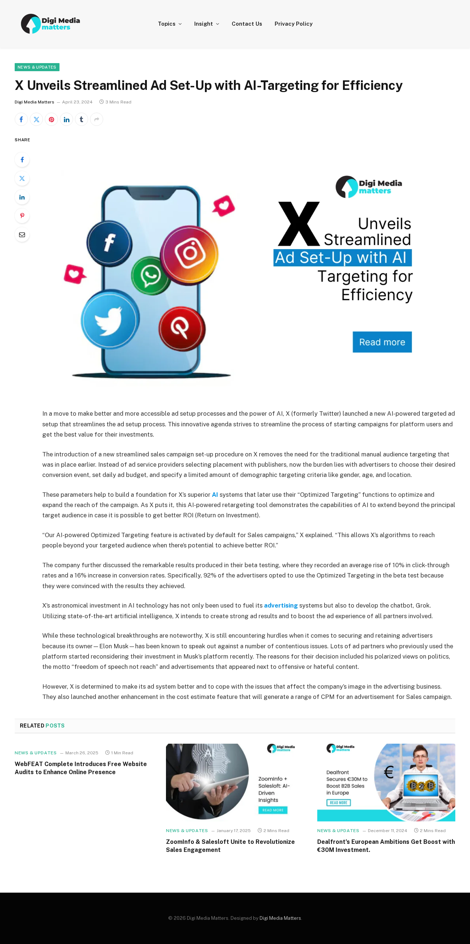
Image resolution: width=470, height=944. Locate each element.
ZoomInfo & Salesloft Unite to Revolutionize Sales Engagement (230, 845)
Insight (203, 24)
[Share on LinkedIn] (66, 119)
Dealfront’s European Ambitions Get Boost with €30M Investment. (386, 845)
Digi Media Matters (34, 102)
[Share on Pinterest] (51, 119)
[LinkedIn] (22, 197)
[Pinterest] (22, 215)
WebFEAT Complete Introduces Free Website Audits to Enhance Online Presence (81, 768)
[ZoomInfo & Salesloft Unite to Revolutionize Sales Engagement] (235, 782)
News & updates (37, 67)
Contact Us (247, 24)
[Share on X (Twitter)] (36, 119)
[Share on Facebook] (21, 119)
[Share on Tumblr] (81, 119)
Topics (167, 24)
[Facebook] (22, 159)
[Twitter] (22, 178)
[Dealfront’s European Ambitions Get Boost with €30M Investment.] (386, 782)
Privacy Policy (293, 24)
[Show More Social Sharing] (96, 119)
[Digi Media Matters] (51, 24)
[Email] (22, 234)
